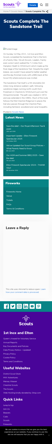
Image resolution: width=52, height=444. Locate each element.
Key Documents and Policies (16, 346)
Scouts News (17, 11)
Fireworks (7, 424)
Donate (32, 5)
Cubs (5, 416)
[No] (49, 435)
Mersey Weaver (10, 381)
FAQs (8, 204)
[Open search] (41, 4)
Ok (17, 439)
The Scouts (8, 389)
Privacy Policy (9, 354)
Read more (30, 439)
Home (6, 11)
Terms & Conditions (15, 208)
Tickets (9, 200)
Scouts (6, 420)
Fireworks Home (13, 191)
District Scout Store (12, 373)
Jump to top (8, 405)
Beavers (6, 412)
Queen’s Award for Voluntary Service (19, 338)
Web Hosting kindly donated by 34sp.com (22, 392)
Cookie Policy (9, 357)
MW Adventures (10, 377)
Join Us (6, 409)
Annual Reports (10, 342)
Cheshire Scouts (10, 385)
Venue (9, 196)
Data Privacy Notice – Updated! (17, 350)
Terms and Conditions (13, 361)
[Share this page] (47, 11)
